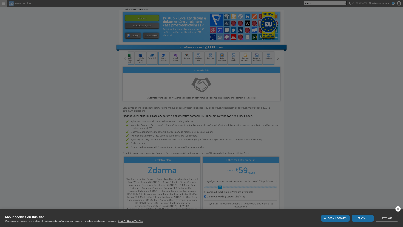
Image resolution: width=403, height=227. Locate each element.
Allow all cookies (335, 218)
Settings (387, 218)
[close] (398, 209)
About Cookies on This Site (130, 221)
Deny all (363, 218)
